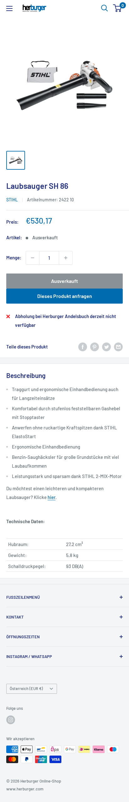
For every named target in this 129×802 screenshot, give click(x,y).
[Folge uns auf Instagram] (10, 719)
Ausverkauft (64, 281)
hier (51, 497)
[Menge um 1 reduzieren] (32, 257)
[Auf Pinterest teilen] (94, 346)
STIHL (12, 199)
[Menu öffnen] (9, 8)
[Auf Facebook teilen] (82, 346)
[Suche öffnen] (104, 8)
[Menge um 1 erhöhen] (65, 257)
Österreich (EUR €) (26, 688)
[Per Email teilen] (118, 346)
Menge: (13, 257)
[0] (117, 8)
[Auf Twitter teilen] (106, 346)
